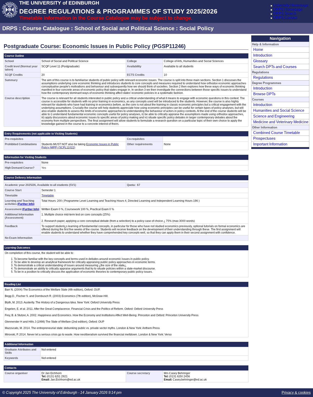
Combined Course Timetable (276, 133)
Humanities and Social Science (278, 110)
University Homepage (290, 5)
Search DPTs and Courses (275, 67)
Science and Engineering (273, 116)
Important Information (270, 144)
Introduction (262, 55)
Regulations (263, 77)
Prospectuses (264, 138)
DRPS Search (284, 13)
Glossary (260, 61)
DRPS (9, 28)
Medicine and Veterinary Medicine (280, 122)
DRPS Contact (285, 17)
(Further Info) (25, 204)
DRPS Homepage (288, 9)
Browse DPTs (264, 94)
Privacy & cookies (296, 392)
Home (258, 50)
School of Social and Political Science (124, 28)
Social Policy (196, 28)
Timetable (47, 195)
